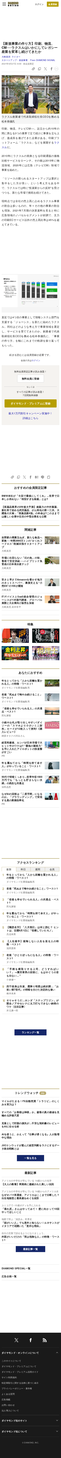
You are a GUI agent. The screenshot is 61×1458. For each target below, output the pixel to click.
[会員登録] (53, 4)
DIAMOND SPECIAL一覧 (16, 1268)
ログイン (39, 4)
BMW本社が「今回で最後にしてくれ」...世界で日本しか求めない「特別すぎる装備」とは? (30, 497)
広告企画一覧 (9, 1276)
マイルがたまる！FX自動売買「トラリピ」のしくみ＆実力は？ (30, 1102)
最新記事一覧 (30, 1249)
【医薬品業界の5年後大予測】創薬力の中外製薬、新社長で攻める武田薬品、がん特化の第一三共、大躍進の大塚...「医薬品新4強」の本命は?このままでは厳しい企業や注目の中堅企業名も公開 (30, 511)
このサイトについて (11, 1360)
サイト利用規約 (9, 1377)
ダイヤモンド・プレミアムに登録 (30, 403)
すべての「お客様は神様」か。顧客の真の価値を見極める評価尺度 (30, 1113)
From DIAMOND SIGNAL (42, 60)
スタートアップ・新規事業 (15, 60)
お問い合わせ (8, 1404)
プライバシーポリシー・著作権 (17, 1388)
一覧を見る (30, 1158)
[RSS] (45, 1340)
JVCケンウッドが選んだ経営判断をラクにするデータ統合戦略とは (30, 1146)
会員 (52, 869)
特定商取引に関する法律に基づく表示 (20, 1382)
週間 (37, 869)
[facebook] (30, 1340)
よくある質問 (8, 1393)
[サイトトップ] (13, 4)
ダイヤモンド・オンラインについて (20, 1352)
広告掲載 (6, 1399)
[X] (16, 1340)
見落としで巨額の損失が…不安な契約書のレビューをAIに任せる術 (30, 1124)
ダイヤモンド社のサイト (14, 1420)
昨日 (23, 869)
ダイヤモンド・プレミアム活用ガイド (20, 1371)
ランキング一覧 (30, 1032)
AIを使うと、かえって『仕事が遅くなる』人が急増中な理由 (30, 1135)
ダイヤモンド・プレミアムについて (19, 1366)
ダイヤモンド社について (14, 1431)
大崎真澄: (11, 56)
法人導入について (10, 1410)
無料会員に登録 (30, 378)
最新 (8, 869)
